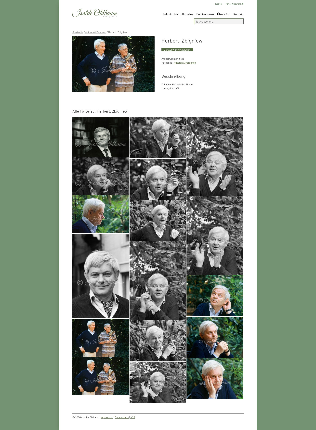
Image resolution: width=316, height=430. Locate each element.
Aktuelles (187, 14)
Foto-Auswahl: (235, 3)
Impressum (107, 417)
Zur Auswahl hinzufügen (177, 49)
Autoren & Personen (95, 32)
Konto (218, 3)
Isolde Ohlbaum (94, 13)
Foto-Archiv (170, 14)
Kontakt (238, 14)
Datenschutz (122, 417)
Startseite (77, 32)
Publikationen (205, 14)
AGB (132, 417)
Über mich (223, 14)
